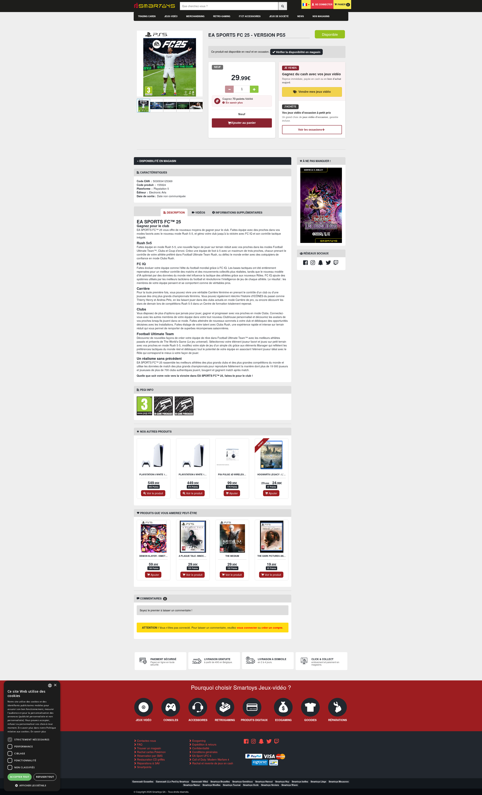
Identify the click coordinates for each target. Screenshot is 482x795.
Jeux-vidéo (171, 16)
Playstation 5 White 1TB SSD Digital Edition (204, 474)
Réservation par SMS (149, 756)
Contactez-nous (146, 741)
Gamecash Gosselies (142, 781)
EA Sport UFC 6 (201, 756)
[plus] (254, 89)
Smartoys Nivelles (211, 784)
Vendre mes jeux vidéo (314, 91)
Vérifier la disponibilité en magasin (297, 52)
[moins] (229, 89)
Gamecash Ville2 (199, 781)
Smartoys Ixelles (300, 781)
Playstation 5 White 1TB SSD (156, 474)
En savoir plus (234, 102)
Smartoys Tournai (231, 784)
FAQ (139, 744)
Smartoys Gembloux (242, 781)
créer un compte (272, 627)
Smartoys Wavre (289, 784)
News (300, 16)
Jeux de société (279, 16)
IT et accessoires (250, 16)
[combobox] (50, 685)
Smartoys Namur (191, 784)
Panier (343, 4)
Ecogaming (198, 741)
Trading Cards (147, 16)
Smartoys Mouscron (339, 781)
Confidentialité (200, 748)
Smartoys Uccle (251, 784)
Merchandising (195, 16)
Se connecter (323, 4)
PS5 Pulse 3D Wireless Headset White (241, 474)
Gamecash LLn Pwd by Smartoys (172, 781)
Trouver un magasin (148, 748)
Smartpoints (143, 767)
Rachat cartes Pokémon (151, 752)
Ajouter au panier (243, 122)
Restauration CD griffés (150, 759)
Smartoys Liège (318, 781)
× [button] (55, 685)
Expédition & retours (203, 744)
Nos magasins (321, 16)
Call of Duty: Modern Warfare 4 (210, 759)
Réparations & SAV (148, 763)
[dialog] (32, 736)
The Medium (232, 556)
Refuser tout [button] (45, 776)
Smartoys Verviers (270, 784)
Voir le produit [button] (154, 493)
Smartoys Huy (282, 781)
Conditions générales (204, 752)
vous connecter (247, 627)
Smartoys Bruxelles (220, 781)
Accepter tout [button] (19, 776)
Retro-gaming (221, 16)
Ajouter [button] (233, 493)
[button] (32, 785)
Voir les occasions (310, 129)
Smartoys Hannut (264, 781)
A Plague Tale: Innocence (194, 556)
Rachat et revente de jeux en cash (212, 763)
